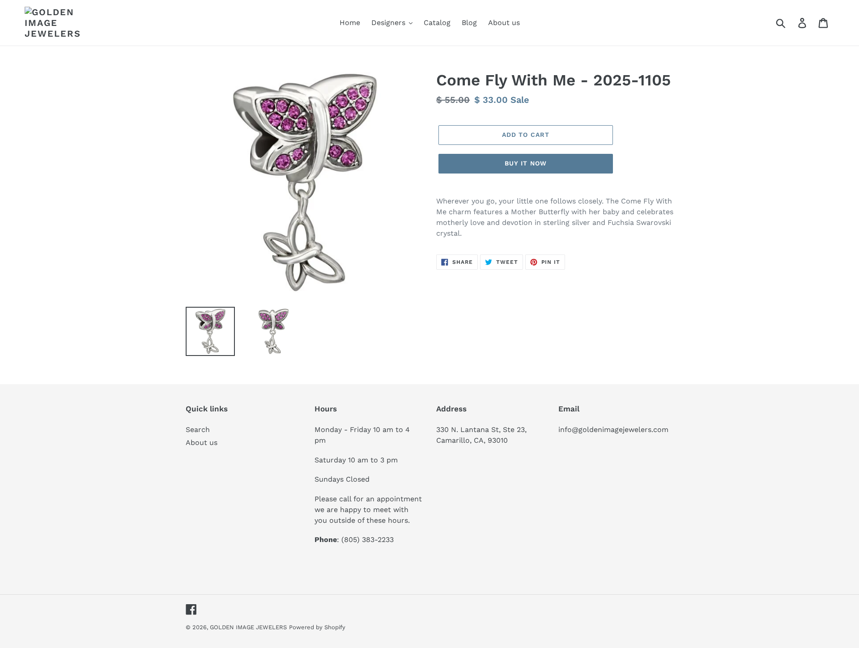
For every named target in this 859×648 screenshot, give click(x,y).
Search (198, 429)
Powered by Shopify (317, 627)
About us (201, 442)
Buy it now (526, 163)
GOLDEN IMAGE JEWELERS (248, 627)
